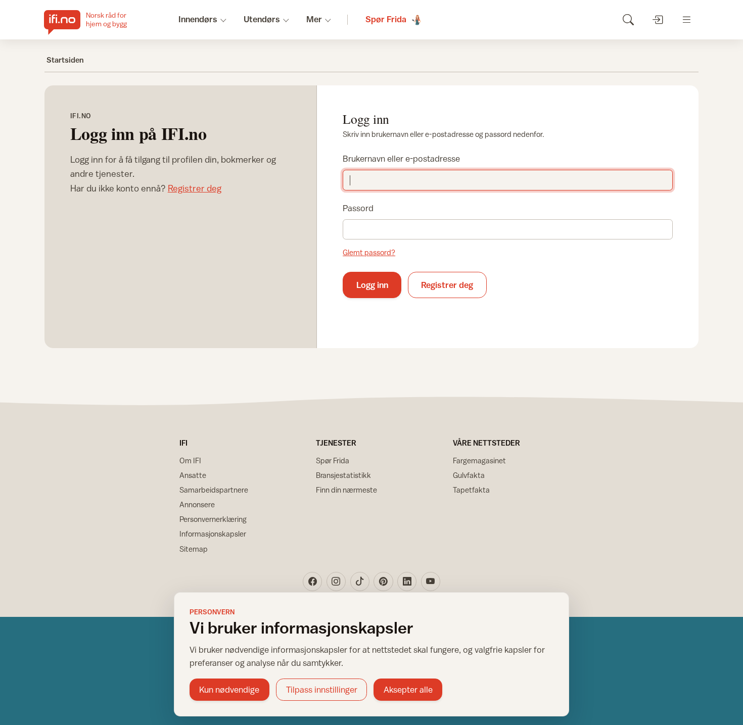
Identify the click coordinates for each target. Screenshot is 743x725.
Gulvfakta (469, 475)
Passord (358, 208)
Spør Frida (332, 460)
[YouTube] (430, 581)
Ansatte (192, 475)
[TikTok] (359, 581)
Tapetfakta (471, 490)
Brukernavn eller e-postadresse (401, 159)
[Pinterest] (383, 581)
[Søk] (628, 19)
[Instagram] (336, 581)
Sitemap (193, 549)
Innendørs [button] (197, 19)
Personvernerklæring (213, 519)
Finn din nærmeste (346, 490)
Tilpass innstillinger (321, 690)
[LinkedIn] (406, 581)
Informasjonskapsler (212, 533)
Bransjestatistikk (343, 475)
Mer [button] (314, 19)
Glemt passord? (369, 252)
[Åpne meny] (686, 19)
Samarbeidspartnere (213, 490)
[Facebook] (312, 581)
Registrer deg (194, 188)
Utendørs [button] (262, 19)
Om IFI (190, 460)
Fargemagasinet (479, 460)
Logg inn (372, 285)
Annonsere (197, 504)
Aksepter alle (408, 690)
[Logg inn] (657, 19)
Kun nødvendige (229, 690)
